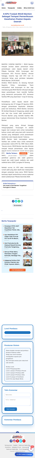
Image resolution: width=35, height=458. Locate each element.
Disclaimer (8, 447)
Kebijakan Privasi (16, 447)
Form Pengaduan (24, 449)
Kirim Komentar (11, 409)
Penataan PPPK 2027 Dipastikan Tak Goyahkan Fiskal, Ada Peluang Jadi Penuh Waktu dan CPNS (11, 228)
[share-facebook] (13, 201)
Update (23, 153)
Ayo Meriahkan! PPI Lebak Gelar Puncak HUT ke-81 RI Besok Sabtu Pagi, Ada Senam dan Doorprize (12, 236)
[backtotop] (17, 433)
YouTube (18, 443)
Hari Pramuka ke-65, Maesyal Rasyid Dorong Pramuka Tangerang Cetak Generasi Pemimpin (12, 245)
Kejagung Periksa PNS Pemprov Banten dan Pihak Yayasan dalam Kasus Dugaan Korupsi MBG (12, 262)
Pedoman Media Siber (24, 445)
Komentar (18, 205)
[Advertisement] (17, 294)
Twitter (21, 443)
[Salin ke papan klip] (22, 201)
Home (4, 8)
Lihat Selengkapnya (17, 270)
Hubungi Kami (26, 447)
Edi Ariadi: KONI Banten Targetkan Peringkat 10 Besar (15, 186)
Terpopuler (11, 8)
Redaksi (15, 445)
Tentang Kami (8, 445)
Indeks (19, 8)
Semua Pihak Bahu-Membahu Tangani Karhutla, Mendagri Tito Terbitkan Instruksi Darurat (12, 253)
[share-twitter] (16, 201)
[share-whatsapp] (19, 201)
